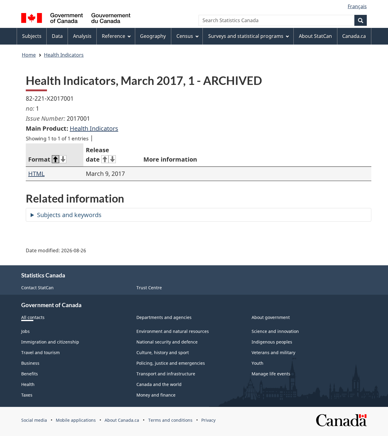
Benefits (29, 374)
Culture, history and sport (162, 352)
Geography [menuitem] (153, 36)
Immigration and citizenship (50, 342)
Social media (34, 420)
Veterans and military (273, 352)
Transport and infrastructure (165, 374)
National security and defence (167, 342)
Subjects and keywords (69, 215)
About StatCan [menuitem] (315, 36)
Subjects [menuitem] (32, 36)
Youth (257, 363)
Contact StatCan (37, 287)
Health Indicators (64, 55)
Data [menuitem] (57, 36)
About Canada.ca (122, 420)
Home (29, 55)
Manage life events (271, 374)
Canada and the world (159, 384)
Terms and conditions (170, 420)
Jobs (25, 331)
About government (271, 317)
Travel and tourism (40, 352)
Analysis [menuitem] (82, 36)
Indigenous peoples (272, 342)
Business (30, 363)
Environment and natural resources (172, 331)
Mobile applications (76, 420)
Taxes (26, 395)
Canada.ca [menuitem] (354, 36)
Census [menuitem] (184, 36)
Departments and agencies (164, 317)
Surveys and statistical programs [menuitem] (245, 36)
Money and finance (156, 395)
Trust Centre (149, 287)
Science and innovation (275, 331)
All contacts (33, 317)
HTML (36, 173)
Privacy (208, 420)
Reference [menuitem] (113, 36)
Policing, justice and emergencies (170, 363)
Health (28, 384)
